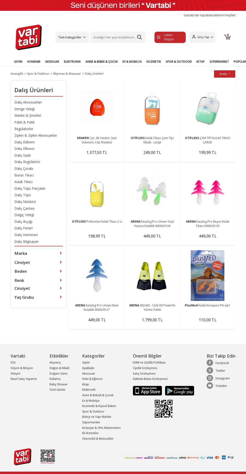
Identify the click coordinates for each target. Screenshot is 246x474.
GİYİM (18, 62)
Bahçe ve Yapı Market (96, 417)
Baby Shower (58, 384)
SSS (13, 362)
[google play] (178, 390)
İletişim (15, 373)
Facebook (222, 363)
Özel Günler (57, 390)
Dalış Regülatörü (27, 161)
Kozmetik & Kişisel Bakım (99, 406)
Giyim (86, 362)
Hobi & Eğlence (92, 379)
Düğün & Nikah (59, 368)
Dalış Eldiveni (24, 142)
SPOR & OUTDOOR (179, 62)
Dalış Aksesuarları (28, 102)
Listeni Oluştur (169, 37)
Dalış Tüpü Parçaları (29, 188)
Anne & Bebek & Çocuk (97, 395)
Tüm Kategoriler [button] (69, 37)
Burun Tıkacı (24, 175)
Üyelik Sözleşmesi (145, 368)
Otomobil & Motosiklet (97, 439)
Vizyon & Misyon (22, 368)
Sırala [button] (223, 74)
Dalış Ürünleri (94, 74)
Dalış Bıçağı (23, 221)
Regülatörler (23, 129)
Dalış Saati (22, 155)
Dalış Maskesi (25, 201)
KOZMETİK (154, 62)
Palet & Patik (24, 122)
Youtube (221, 386)
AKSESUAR (52, 62)
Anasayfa (17, 74)
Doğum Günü (58, 373)
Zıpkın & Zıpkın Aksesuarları (35, 135)
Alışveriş (55, 362)
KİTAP (201, 62)
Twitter (220, 371)
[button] (202, 37)
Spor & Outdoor (38, 74)
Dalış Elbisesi (24, 148)
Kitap (85, 384)
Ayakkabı (88, 368)
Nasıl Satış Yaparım (24, 379)
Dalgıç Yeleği (24, 215)
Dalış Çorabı (23, 168)
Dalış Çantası (24, 208)
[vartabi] (29, 37)
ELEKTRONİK (72, 62)
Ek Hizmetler (90, 433)
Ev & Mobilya (90, 401)
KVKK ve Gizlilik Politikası (149, 362)
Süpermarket (91, 422)
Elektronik (88, 390)
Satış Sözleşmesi (144, 373)
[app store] (148, 390)
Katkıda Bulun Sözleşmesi (150, 379)
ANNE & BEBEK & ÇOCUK (102, 62)
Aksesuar (88, 373)
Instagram (222, 378)
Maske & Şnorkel (27, 115)
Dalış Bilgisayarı (26, 241)
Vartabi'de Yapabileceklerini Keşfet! (209, 15)
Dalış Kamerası (26, 234)
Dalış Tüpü (22, 195)
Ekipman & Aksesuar (67, 74)
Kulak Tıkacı (23, 181)
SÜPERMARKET (219, 62)
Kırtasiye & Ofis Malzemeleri (101, 428)
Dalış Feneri (23, 228)
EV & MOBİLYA (132, 62)
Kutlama (55, 379)
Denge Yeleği (24, 109)
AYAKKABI (33, 62)
